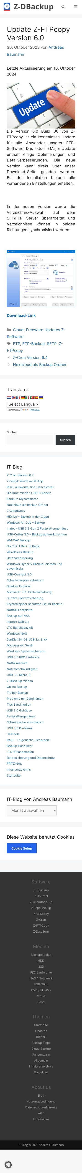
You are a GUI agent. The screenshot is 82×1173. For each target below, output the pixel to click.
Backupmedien (41, 954)
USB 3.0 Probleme (20, 728)
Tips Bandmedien (19, 704)
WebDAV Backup (18, 540)
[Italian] (27, 397)
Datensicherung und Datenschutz (31, 757)
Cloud (18, 330)
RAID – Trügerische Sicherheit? (29, 740)
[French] (18, 397)
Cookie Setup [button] (21, 848)
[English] (13, 397)
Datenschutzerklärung (41, 1107)
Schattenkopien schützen (25, 580)
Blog (41, 1095)
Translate (34, 410)
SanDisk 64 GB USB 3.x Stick (27, 639)
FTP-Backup (33, 343)
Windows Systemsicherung (26, 651)
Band (41, 1002)
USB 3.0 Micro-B (18, 675)
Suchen (12, 432)
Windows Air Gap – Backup (26, 522)
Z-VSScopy (41, 914)
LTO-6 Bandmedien (20, 752)
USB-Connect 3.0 (19, 574)
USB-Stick (41, 984)
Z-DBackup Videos (20, 681)
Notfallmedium (17, 663)
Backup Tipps (41, 1042)
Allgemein (41, 1060)
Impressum (41, 1119)
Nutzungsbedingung (41, 1101)
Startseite (14, 775)
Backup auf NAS (18, 616)
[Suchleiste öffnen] (63, 7)
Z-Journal (41, 896)
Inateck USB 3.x (18, 621)
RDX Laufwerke (41, 972)
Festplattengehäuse (21, 716)
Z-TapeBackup (41, 908)
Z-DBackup (41, 890)
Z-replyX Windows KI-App (25, 481)
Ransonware (41, 1054)
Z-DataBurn (41, 931)
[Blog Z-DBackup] (28, 7)
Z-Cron (41, 919)
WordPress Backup (20, 552)
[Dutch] (9, 397)
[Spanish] (36, 397)
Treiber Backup (17, 692)
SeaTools (13, 734)
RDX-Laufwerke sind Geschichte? (30, 487)
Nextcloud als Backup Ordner (40, 364)
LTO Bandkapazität (20, 627)
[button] (8, 1165)
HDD (41, 960)
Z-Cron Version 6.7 (20, 475)
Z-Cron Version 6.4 (30, 357)
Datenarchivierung (20, 558)
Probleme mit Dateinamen (25, 698)
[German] (22, 397)
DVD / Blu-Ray (41, 990)
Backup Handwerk (20, 746)
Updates (41, 1031)
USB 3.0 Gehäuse (19, 710)
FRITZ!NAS (14, 763)
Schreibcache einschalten (25, 722)
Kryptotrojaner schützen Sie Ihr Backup (34, 604)
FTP (16, 343)
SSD (41, 966)
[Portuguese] (32, 397)
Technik (41, 1037)
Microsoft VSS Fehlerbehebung (29, 592)
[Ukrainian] (41, 397)
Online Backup (17, 687)
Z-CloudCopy (16, 510)
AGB (41, 1113)
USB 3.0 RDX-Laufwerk (23, 657)
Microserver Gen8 (20, 645)
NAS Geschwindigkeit (22, 669)
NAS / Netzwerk (41, 978)
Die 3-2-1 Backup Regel (23, 546)
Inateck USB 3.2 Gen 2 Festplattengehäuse (37, 528)
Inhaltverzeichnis (19, 769)
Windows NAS (17, 633)
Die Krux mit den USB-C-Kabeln (29, 493)
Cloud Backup (41, 1048)
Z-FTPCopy (41, 925)
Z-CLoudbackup (41, 902)
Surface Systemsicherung (25, 598)
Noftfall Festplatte (20, 610)
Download (41, 1072)
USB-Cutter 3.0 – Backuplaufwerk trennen (37, 534)
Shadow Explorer (19, 586)
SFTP (51, 343)
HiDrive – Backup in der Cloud (28, 516)
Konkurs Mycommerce (22, 499)
